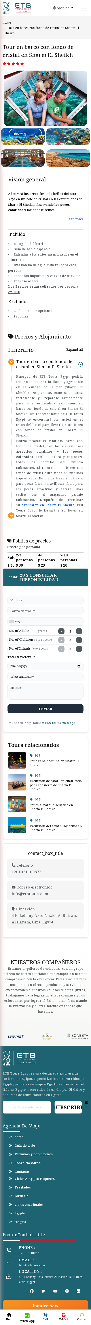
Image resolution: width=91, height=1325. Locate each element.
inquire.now (45, 1305)
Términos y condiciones (34, 1154)
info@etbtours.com (32, 1265)
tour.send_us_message (58, 723)
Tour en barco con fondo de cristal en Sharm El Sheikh (44, 364)
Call (45, 1319)
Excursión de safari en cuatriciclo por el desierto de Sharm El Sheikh (56, 785)
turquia (20, 1222)
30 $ (37, 755)
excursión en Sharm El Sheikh (47, 505)
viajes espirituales (29, 1204)
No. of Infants (29, 648)
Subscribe (68, 1107)
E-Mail (63, 1319)
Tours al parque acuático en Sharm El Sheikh (51, 807)
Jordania (21, 1196)
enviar (45, 708)
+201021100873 (30, 1253)
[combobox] (13, 621)
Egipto (20, 1213)
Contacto (22, 1171)
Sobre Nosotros (27, 1163)
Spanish (63, 8)
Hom (9, 1319)
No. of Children (31, 639)
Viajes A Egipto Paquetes (35, 1179)
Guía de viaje (25, 1145)
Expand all (74, 349)
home (7, 22)
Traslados (23, 1187)
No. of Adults (28, 631)
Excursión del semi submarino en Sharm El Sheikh (56, 828)
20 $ (37, 775)
